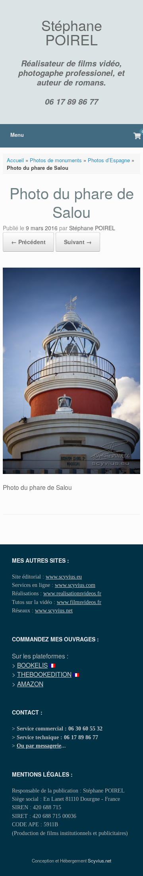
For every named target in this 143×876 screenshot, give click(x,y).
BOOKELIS (32, 664)
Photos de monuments (56, 160)
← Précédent (28, 242)
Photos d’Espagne (109, 160)
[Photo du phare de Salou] (71, 472)
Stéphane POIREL (92, 228)
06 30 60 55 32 (85, 728)
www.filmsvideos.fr (79, 602)
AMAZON (30, 683)
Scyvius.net (99, 860)
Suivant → (78, 242)
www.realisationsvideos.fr (72, 593)
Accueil (15, 160)
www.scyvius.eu (64, 576)
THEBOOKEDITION (44, 674)
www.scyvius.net (54, 610)
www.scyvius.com (75, 585)
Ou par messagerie (39, 745)
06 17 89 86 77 (71, 101)
